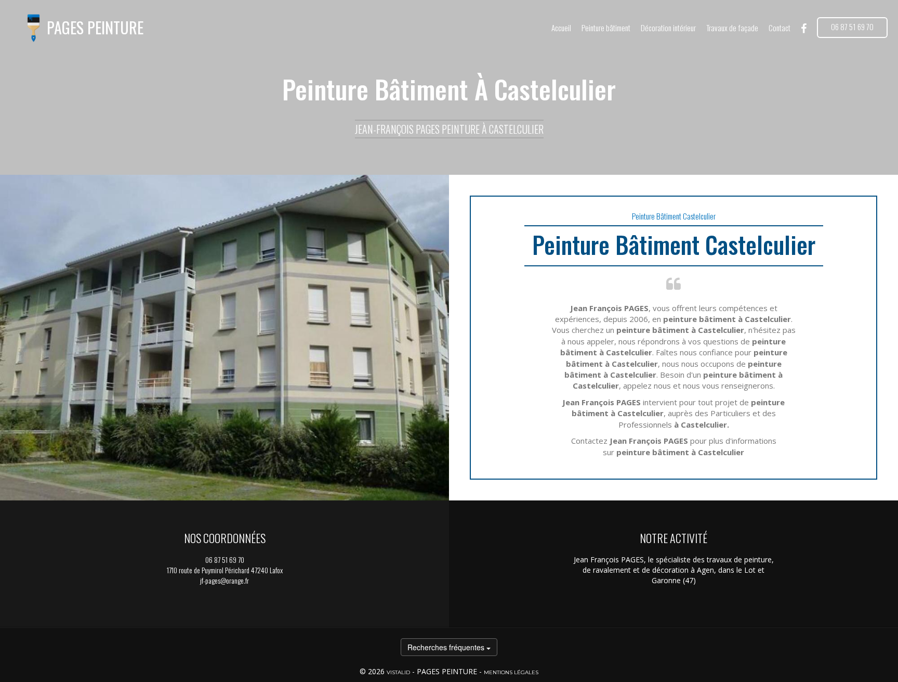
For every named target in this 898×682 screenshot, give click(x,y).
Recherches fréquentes (446, 647)
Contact (779, 27)
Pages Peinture (95, 28)
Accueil (561, 27)
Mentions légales (511, 672)
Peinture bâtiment (606, 27)
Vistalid (398, 672)
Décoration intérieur (668, 27)
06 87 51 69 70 (852, 26)
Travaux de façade (732, 27)
